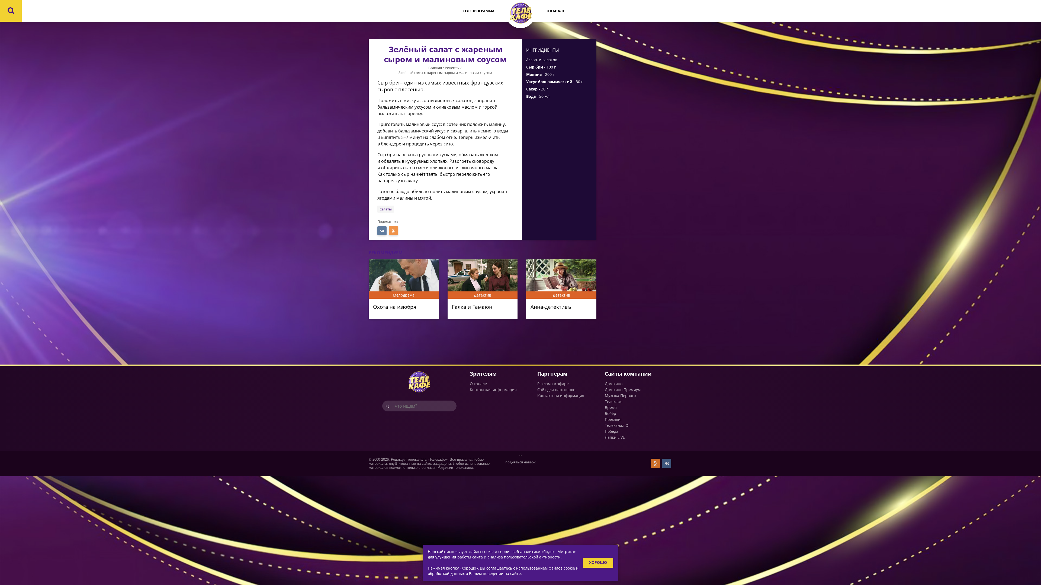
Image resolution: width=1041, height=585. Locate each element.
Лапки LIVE (615, 437)
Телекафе (613, 401)
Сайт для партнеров (556, 389)
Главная (435, 67)
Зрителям (483, 373)
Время (611, 407)
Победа (611, 431)
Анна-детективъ (551, 306)
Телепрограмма (478, 10)
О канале (556, 10)
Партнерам (552, 373)
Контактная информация (493, 389)
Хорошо (598, 562)
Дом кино (613, 383)
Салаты (386, 209)
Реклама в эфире (553, 383)
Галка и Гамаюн (472, 306)
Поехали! (613, 419)
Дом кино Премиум (623, 389)
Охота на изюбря (394, 306)
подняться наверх (520, 462)
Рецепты (452, 67)
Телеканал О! (617, 425)
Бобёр (610, 413)
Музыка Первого (620, 395)
